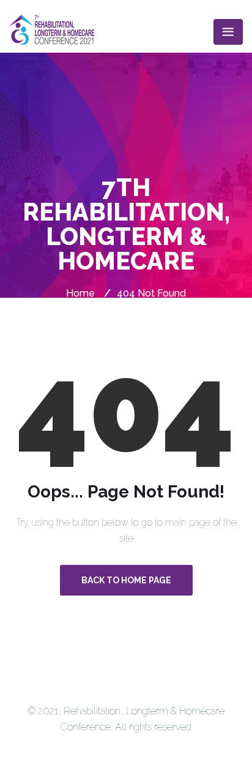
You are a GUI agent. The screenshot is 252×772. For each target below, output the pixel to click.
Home (80, 293)
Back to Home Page (126, 580)
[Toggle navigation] (228, 32)
